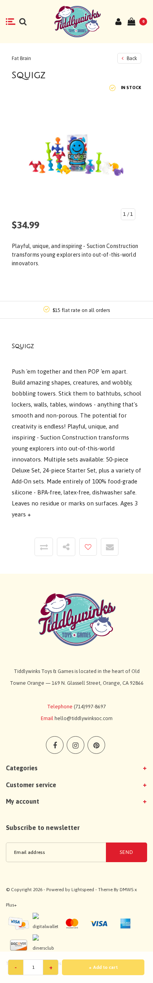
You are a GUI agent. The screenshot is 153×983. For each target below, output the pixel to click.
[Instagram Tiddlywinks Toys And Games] (75, 745)
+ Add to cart (103, 967)
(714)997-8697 (90, 706)
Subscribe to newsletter (43, 828)
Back (131, 58)
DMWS (126, 889)
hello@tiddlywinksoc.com (84, 718)
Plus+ (11, 905)
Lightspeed (82, 889)
